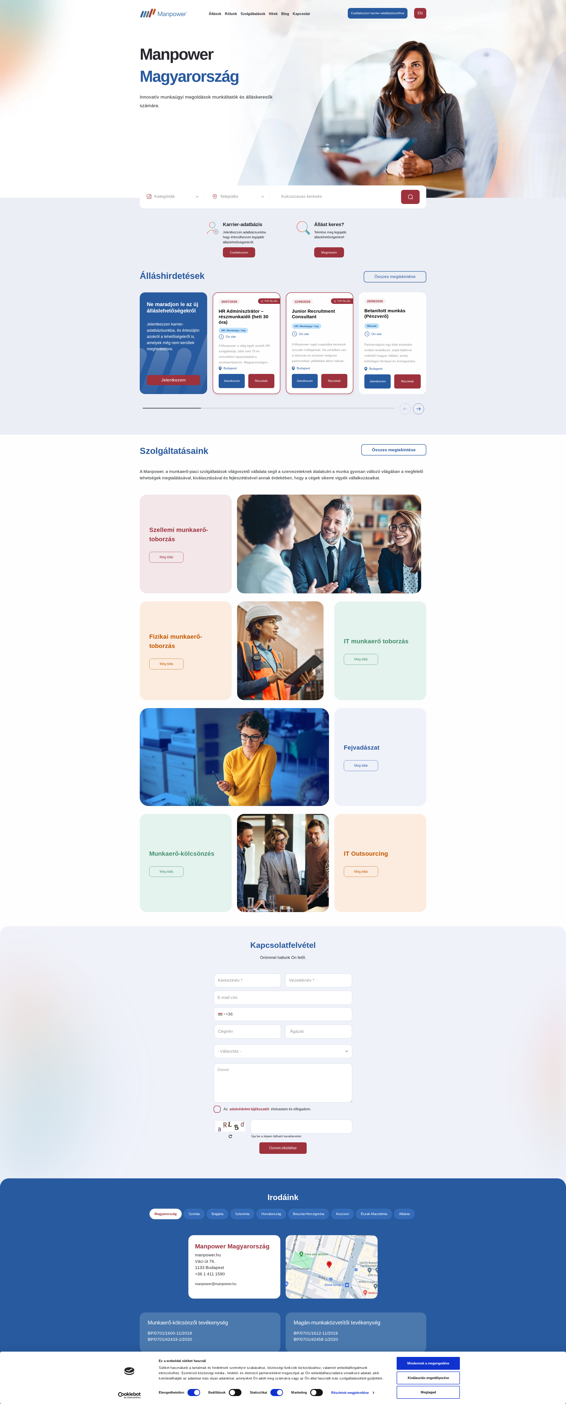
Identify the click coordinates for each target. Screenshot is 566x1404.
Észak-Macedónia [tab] (374, 1214)
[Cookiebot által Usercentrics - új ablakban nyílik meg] (129, 1395)
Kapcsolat (301, 14)
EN (420, 13)
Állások (215, 14)
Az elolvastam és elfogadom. (267, 1109)
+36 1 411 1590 (210, 1274)
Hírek (273, 14)
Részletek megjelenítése (350, 1392)
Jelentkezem (173, 380)
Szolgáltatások (253, 14)
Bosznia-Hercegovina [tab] (308, 1214)
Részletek (261, 381)
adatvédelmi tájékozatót (249, 1109)
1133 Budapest (209, 1267)
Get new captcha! (230, 1136)
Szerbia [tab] (194, 1214)
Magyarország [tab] (166, 1214)
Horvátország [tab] (271, 1214)
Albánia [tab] (404, 1214)
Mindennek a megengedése (428, 1363)
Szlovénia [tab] (242, 1214)
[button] (418, 408)
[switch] (235, 1392)
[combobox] (221, 1014)
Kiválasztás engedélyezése (428, 1378)
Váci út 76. (205, 1261)
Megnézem (329, 252)
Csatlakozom (239, 252)
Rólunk (231, 14)
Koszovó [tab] (342, 1214)
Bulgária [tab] (217, 1214)
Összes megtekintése (395, 276)
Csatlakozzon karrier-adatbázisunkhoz (377, 13)
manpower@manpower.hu (215, 1284)
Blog (285, 14)
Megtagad (428, 1392)
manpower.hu (208, 1255)
